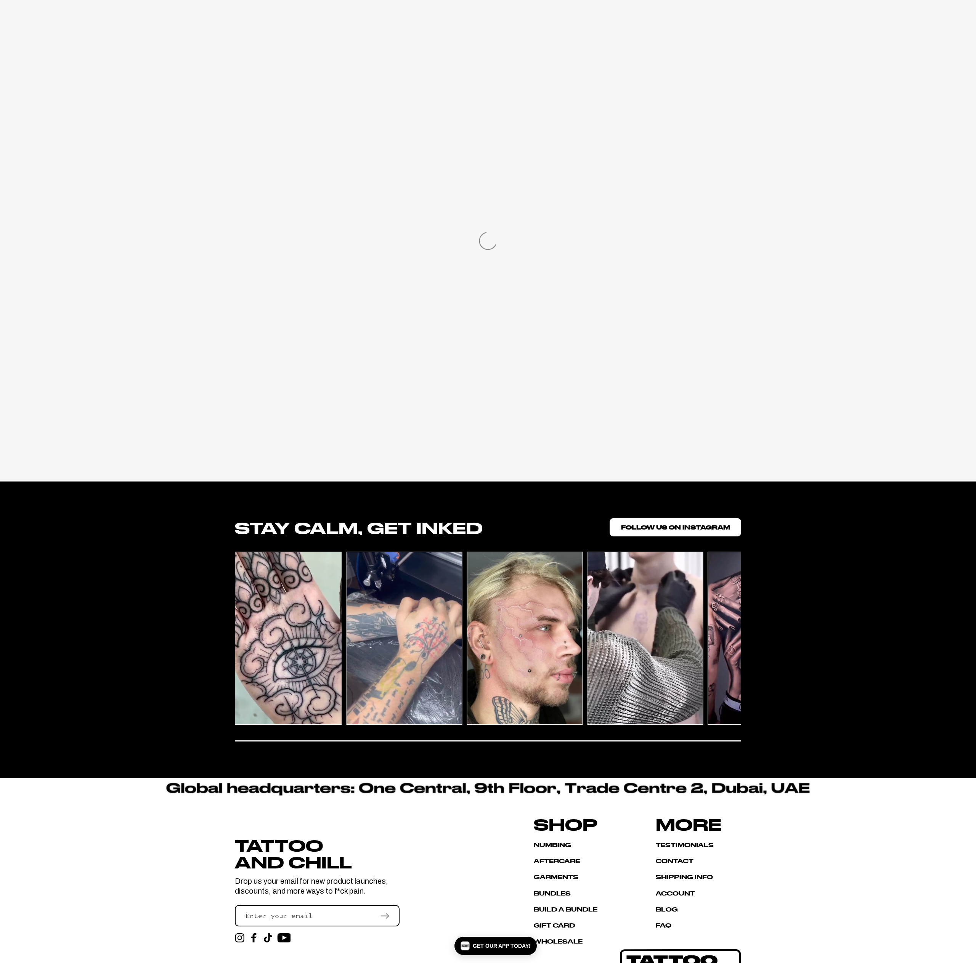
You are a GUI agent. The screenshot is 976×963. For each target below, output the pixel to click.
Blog (667, 909)
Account (675, 893)
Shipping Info (684, 877)
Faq (663, 925)
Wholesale (558, 941)
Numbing (552, 845)
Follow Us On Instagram (675, 527)
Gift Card (554, 925)
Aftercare (557, 861)
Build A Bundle (565, 909)
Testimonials (685, 845)
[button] (495, 945)
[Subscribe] (385, 915)
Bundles (552, 893)
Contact (674, 861)
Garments (556, 877)
